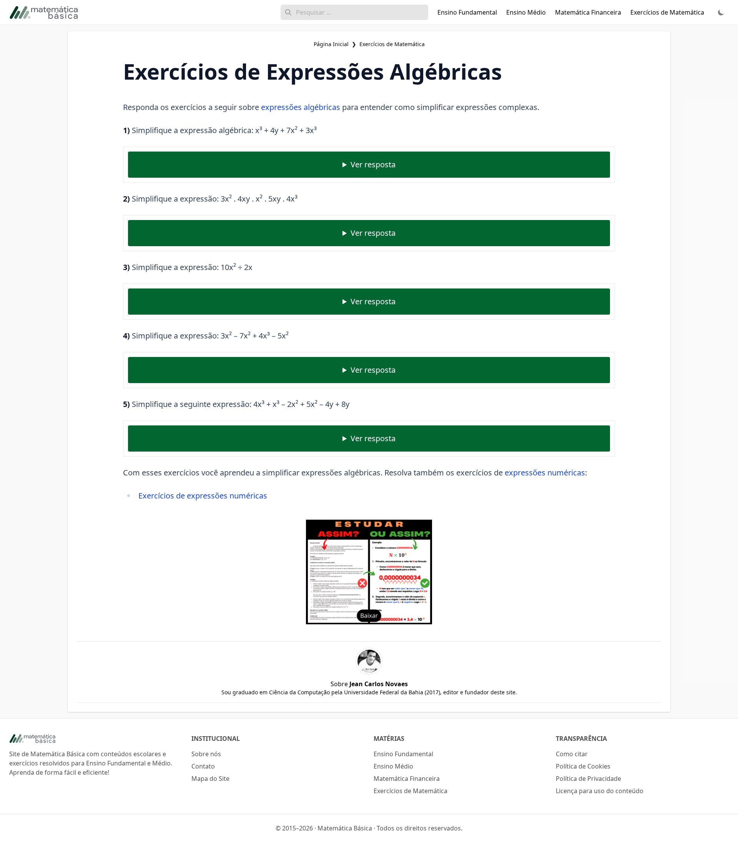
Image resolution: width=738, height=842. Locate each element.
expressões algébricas (300, 107)
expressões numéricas (545, 472)
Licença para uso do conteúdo (599, 791)
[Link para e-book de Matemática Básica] (369, 572)
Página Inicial (331, 44)
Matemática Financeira (407, 778)
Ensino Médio (393, 766)
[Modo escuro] (721, 12)
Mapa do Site (210, 778)
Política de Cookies (583, 766)
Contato (203, 766)
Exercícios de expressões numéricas (202, 495)
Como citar (572, 754)
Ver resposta (373, 164)
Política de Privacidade (588, 778)
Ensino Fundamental (403, 754)
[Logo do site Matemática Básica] (95, 738)
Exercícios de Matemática (392, 44)
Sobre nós (206, 754)
